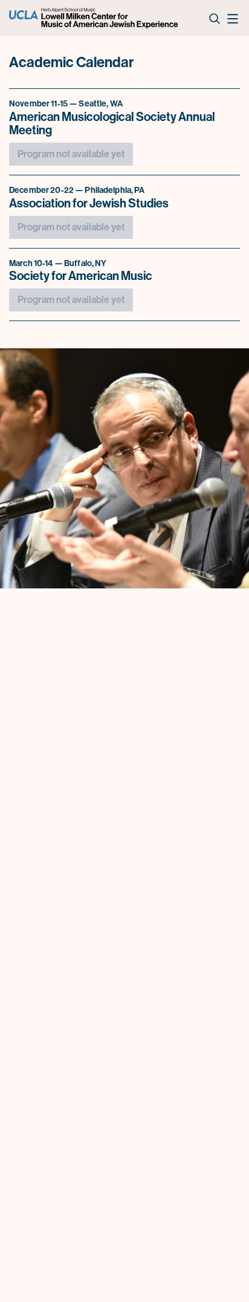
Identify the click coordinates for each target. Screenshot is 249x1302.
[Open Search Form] (214, 18)
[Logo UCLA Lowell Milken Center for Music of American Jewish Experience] (94, 18)
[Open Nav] (232, 18)
